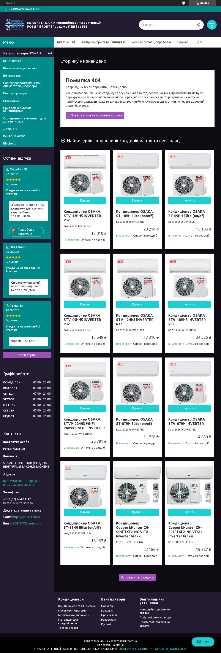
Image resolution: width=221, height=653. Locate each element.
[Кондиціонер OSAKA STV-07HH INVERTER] (189, 382)
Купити (85, 200)
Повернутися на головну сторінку (97, 115)
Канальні (107, 610)
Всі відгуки (27, 355)
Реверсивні (108, 619)
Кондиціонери (13, 61)
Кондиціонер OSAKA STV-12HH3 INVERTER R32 (134, 319)
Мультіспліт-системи (72, 610)
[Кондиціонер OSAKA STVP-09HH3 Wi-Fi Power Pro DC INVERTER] (85, 382)
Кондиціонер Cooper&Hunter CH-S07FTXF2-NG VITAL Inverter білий (185, 529)
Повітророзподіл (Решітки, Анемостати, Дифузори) (22, 84)
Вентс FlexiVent (14, 136)
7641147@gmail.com (27, 523)
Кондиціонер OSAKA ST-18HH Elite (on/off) (134, 214)
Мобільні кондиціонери (73, 614)
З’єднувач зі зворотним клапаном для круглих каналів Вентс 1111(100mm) (27, 210)
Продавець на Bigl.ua (110, 644)
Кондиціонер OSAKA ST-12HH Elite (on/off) (82, 525)
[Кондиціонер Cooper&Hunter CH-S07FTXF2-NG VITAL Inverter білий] (189, 486)
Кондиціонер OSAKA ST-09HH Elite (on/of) (186, 214)
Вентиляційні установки (20, 68)
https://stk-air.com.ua (26, 517)
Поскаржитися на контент (134, 648)
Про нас (182, 42)
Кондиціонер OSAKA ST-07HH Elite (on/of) (134, 421)
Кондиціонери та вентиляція (102, 42)
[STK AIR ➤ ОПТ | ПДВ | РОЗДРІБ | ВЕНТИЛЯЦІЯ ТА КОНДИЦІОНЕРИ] (14, 24)
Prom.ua (131, 641)
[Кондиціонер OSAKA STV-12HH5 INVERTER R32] (85, 174)
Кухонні (106, 624)
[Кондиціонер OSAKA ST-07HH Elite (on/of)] (137, 382)
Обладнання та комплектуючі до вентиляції (24, 120)
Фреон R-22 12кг (23, 341)
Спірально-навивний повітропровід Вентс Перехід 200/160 (26, 286)
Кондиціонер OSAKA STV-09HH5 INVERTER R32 (82, 319)
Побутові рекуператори (156, 617)
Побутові (107, 605)
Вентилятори (12, 75)
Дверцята (10, 128)
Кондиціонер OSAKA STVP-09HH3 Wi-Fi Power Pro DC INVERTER (84, 423)
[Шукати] (199, 25)
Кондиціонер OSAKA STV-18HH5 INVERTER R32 (187, 319)
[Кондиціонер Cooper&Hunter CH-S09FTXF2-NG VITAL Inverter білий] (137, 486)
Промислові (109, 614)
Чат (206, 641)
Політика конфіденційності (170, 648)
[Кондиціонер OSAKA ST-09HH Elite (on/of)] (189, 174)
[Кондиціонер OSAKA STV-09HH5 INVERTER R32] (85, 278)
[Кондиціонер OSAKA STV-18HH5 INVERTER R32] (189, 278)
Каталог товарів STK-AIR (22, 53)
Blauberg (9, 143)
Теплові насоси (68, 627)
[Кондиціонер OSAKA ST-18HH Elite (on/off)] (137, 174)
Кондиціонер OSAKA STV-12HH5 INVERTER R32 (82, 216)
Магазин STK (66, 42)
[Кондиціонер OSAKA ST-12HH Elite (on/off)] (85, 486)
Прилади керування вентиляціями (17, 109)
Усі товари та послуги (136, 577)
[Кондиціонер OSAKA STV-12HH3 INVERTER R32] (137, 278)
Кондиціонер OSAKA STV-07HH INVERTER (186, 421)
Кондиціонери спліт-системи (77, 605)
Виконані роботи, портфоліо (151, 42)
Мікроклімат (12, 100)
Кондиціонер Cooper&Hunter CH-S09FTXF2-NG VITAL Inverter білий (133, 529)
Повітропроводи (15, 93)
